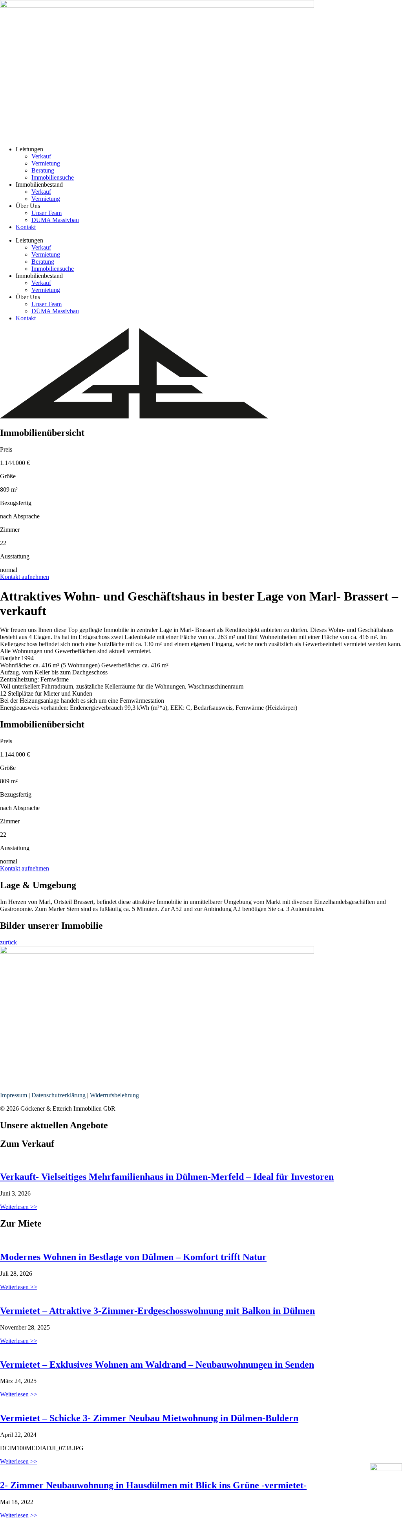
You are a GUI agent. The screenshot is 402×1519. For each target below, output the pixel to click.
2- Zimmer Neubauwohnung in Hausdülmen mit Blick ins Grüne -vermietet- (153, 1485)
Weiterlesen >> (18, 1206)
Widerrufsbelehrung (114, 1095)
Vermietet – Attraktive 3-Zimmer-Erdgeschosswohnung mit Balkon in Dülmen (157, 1311)
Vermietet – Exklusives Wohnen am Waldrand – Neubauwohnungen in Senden (157, 1364)
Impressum (13, 1095)
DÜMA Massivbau (55, 220)
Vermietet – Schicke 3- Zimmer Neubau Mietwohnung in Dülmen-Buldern (149, 1418)
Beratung (42, 170)
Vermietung (45, 163)
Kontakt (26, 227)
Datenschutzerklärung (58, 1095)
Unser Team (46, 212)
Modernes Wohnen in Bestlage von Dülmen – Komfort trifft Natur (133, 1257)
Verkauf (41, 156)
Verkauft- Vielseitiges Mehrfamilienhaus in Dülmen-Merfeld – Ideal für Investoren (167, 1177)
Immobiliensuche (52, 177)
